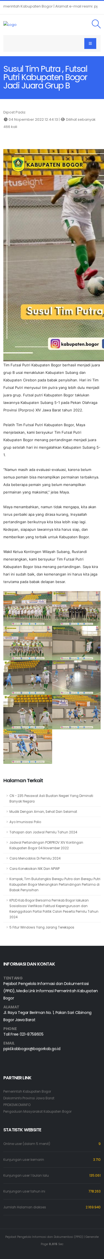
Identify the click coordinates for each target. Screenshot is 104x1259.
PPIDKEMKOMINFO (17, 1105)
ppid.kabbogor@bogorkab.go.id (31, 1048)
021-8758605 (32, 1034)
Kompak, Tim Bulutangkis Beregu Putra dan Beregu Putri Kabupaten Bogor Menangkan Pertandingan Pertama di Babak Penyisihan (54, 884)
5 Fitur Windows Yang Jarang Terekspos (41, 927)
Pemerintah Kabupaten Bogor (27, 1091)
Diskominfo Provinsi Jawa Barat (28, 1098)
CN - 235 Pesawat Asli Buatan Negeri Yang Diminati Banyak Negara (51, 799)
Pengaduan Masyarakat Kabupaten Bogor (37, 1111)
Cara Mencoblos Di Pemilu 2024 (34, 858)
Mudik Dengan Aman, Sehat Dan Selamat (43, 811)
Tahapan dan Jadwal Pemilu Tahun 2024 (43, 832)
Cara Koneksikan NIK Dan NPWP (34, 869)
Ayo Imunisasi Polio (25, 822)
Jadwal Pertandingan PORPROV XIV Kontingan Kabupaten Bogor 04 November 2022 (46, 845)
